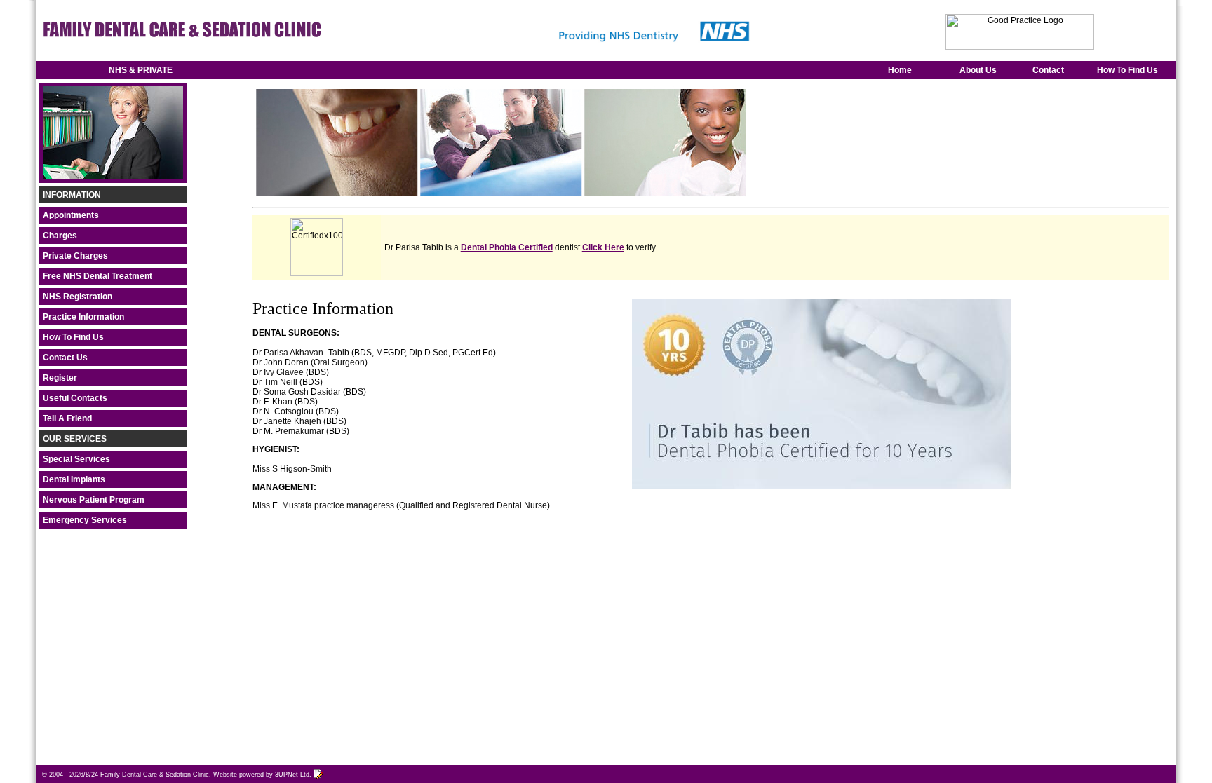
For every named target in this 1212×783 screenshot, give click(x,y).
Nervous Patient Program (93, 500)
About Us (978, 70)
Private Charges (75, 256)
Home (900, 70)
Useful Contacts (75, 398)
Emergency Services (85, 520)
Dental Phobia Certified (507, 247)
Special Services (76, 459)
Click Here (603, 247)
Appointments (71, 215)
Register (60, 378)
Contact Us (65, 357)
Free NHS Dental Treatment (97, 276)
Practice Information (83, 317)
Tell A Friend (67, 418)
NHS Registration (77, 296)
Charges (60, 235)
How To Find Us (1127, 70)
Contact (1048, 70)
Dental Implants (74, 479)
